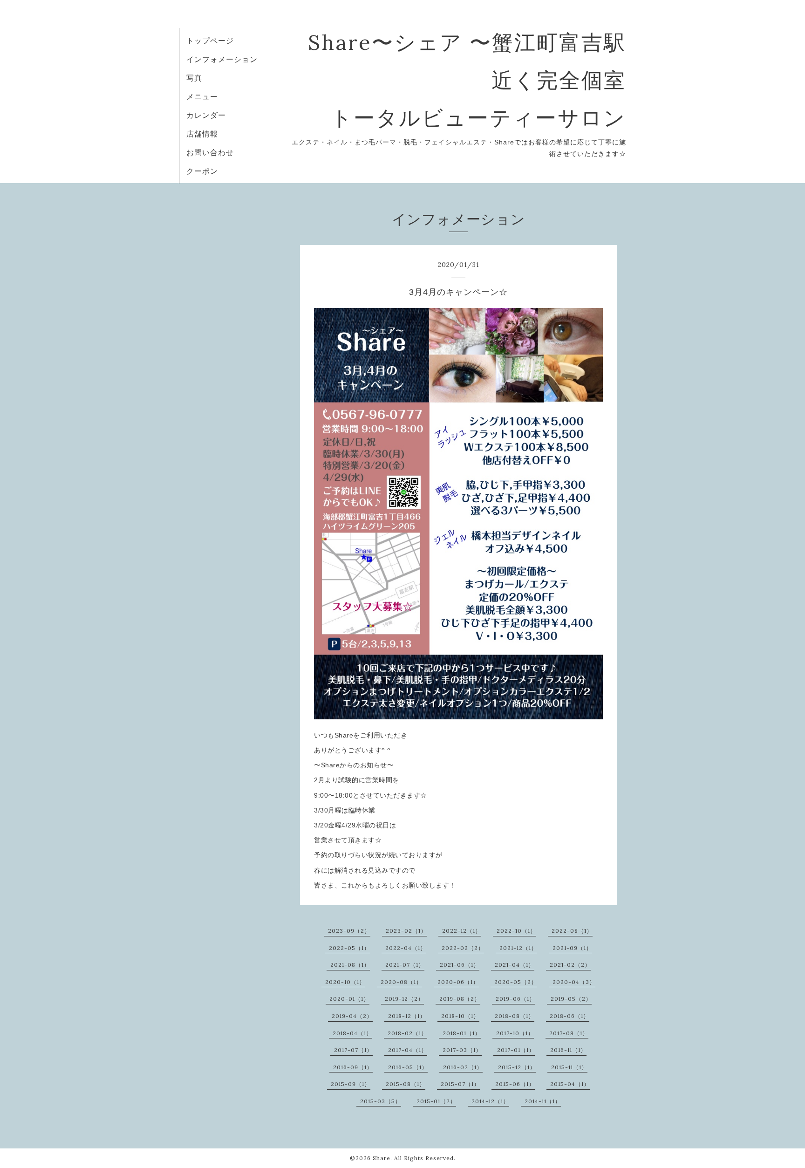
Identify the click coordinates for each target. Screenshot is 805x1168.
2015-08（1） (405, 1083)
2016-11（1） (568, 1049)
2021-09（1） (572, 947)
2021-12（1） (518, 947)
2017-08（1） (568, 1033)
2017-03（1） (462, 1049)
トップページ (210, 40)
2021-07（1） (404, 964)
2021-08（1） (350, 964)
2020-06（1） (458, 981)
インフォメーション (222, 59)
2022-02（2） (463, 947)
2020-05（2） (515, 981)
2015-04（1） (570, 1083)
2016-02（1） (463, 1067)
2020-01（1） (349, 998)
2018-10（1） (460, 1015)
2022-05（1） (349, 947)
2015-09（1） (350, 1083)
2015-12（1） (517, 1067)
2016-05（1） (408, 1067)
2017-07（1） (353, 1049)
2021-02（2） (570, 964)
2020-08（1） (401, 981)
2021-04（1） (514, 964)
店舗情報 (202, 133)
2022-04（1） (405, 947)
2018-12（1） (407, 1015)
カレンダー (206, 115)
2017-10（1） (515, 1033)
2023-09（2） (349, 930)
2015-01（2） (436, 1101)
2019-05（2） (571, 998)
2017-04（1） (407, 1049)
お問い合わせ (210, 152)
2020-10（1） (345, 981)
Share (381, 1157)
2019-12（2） (404, 998)
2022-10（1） (516, 930)
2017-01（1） (516, 1049)
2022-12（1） (461, 930)
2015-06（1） (515, 1083)
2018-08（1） (514, 1015)
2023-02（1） (406, 930)
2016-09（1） (353, 1067)
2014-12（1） (490, 1101)
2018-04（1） (352, 1033)
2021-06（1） (459, 964)
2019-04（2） (352, 1015)
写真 (194, 77)
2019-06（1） (515, 998)
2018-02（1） (407, 1033)
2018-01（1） (462, 1033)
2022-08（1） (572, 930)
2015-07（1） (460, 1083)
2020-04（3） (574, 981)
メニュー (202, 96)
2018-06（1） (569, 1015)
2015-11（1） (569, 1067)
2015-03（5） (380, 1101)
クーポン (202, 171)
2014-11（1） (543, 1101)
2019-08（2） (459, 998)
